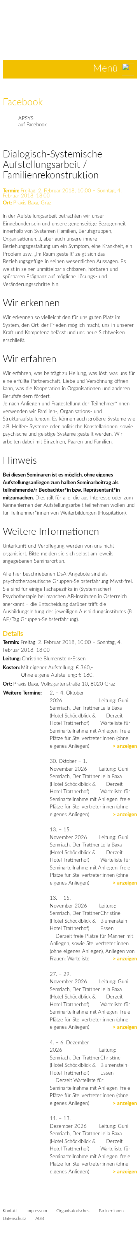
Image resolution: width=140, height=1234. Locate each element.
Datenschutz (14, 1219)
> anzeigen (125, 746)
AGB (39, 1219)
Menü (105, 68)
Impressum (36, 1211)
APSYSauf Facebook (32, 121)
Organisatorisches (72, 1211)
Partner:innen (111, 1211)
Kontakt (10, 1211)
